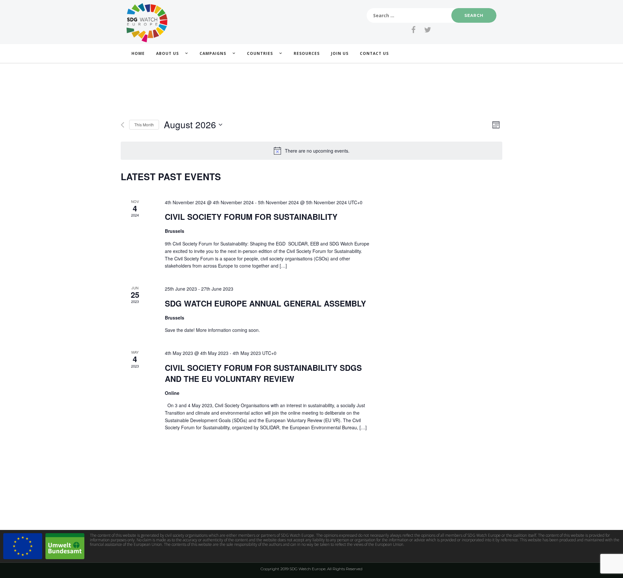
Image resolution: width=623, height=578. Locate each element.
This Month (144, 124)
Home (138, 53)
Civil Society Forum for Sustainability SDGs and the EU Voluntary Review (263, 373)
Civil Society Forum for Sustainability (251, 216)
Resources (307, 53)
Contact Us (374, 53)
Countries (260, 53)
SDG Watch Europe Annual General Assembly (265, 303)
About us (167, 53)
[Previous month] (122, 125)
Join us (339, 53)
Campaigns (213, 53)
